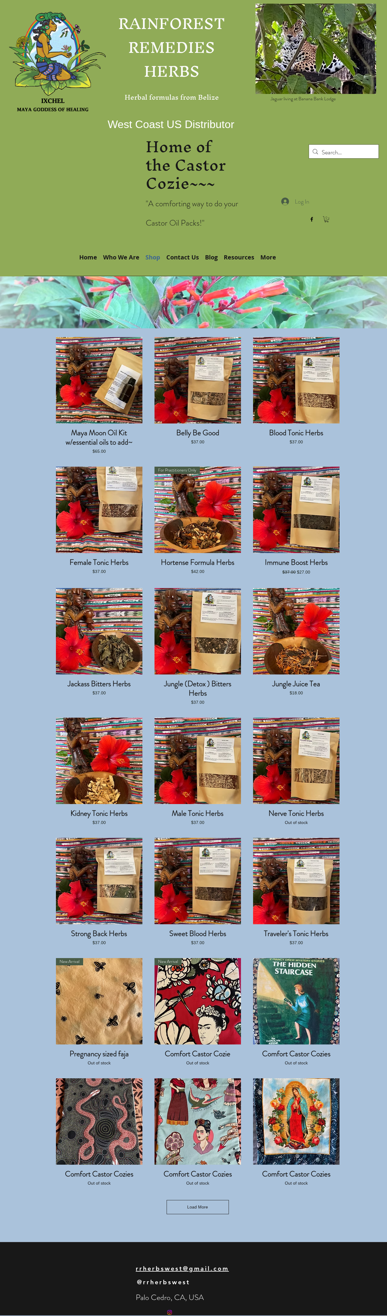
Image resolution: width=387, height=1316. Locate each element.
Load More (197, 1207)
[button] (326, 219)
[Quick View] (99, 380)
